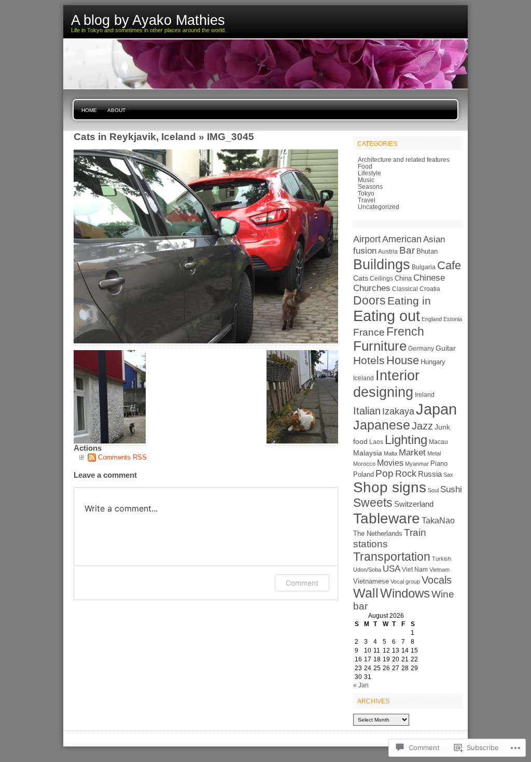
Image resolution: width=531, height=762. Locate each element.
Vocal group (405, 581)
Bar (407, 250)
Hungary (433, 362)
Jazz (422, 426)
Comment (302, 582)
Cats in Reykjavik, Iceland (135, 136)
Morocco (364, 464)
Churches (371, 288)
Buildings (381, 264)
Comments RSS (122, 457)
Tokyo (366, 193)
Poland (363, 474)
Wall (366, 593)
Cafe (449, 265)
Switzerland (414, 504)
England (432, 319)
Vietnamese (371, 581)
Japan (436, 409)
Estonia (452, 319)
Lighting (406, 440)
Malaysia (367, 453)
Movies (390, 462)
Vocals (437, 580)
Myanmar (417, 464)
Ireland (425, 394)
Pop (384, 473)
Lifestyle (369, 173)
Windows (405, 593)
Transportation (391, 556)
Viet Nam (415, 569)
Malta (390, 453)
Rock (405, 473)
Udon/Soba (367, 569)
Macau (438, 442)
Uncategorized (378, 206)
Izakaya (398, 411)
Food (365, 166)
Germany (421, 348)
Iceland (363, 378)
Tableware (386, 518)
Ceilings (381, 278)
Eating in (409, 301)
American (402, 239)
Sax (448, 475)
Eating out (386, 316)
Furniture (380, 346)
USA (391, 569)
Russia (430, 474)
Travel (366, 200)
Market (412, 452)
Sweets (373, 502)
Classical (405, 289)
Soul (433, 490)
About (116, 110)
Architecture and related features (404, 159)
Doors (369, 300)
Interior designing (386, 383)
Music (366, 179)
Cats (360, 278)
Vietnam (439, 569)
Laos (376, 442)
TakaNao (438, 520)
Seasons (370, 186)
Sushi (451, 489)
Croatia (430, 289)
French (405, 331)
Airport (367, 238)
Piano (439, 463)
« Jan (361, 685)
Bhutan (427, 251)
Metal (434, 453)
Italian (367, 411)
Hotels (369, 360)
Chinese (429, 278)
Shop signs (389, 487)
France (369, 332)
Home (89, 110)
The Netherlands (377, 533)
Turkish (441, 559)
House (402, 360)
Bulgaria (424, 267)
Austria (388, 251)
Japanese (381, 425)
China (403, 278)
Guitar (446, 348)
